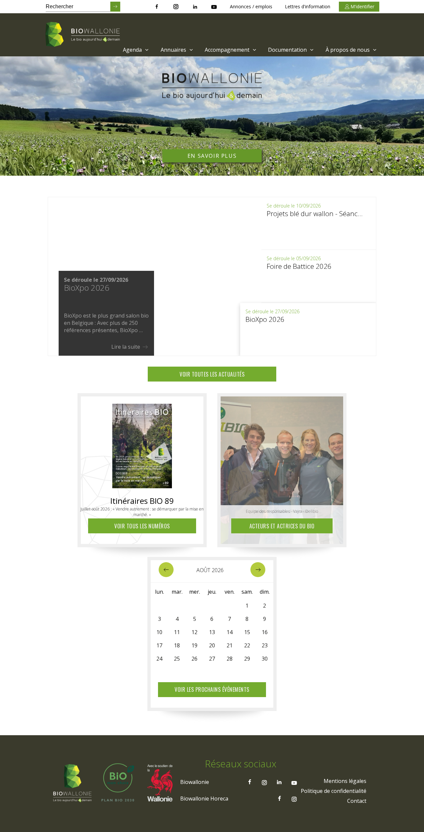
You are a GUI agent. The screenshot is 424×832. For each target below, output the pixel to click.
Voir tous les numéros (142, 526)
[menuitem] (135, 49)
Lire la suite (126, 346)
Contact (356, 800)
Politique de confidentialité (333, 791)
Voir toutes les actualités (212, 374)
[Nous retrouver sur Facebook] (156, 7)
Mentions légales (345, 781)
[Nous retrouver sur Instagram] (176, 7)
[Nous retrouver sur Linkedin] (195, 7)
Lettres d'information (307, 6)
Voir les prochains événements (212, 689)
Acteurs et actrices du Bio (282, 526)
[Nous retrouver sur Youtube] (214, 7)
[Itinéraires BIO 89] (142, 444)
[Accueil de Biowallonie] (83, 34)
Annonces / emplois (251, 6)
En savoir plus (212, 155)
